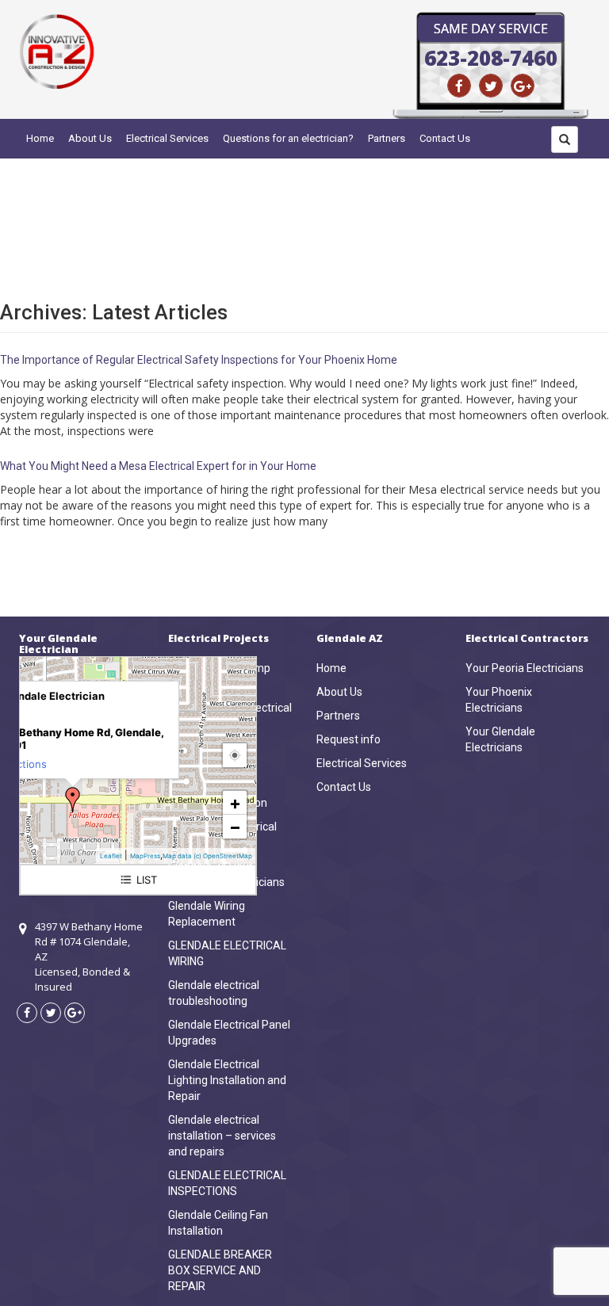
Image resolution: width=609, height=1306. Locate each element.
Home (40, 138)
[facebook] (459, 85)
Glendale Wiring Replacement (206, 913)
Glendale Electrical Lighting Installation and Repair (227, 1080)
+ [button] (235, 802)
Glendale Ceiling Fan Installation (218, 1223)
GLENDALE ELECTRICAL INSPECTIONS (227, 1183)
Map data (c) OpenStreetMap (207, 856)
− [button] (235, 826)
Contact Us (444, 138)
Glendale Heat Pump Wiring (219, 676)
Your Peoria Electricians (524, 668)
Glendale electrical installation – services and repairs (222, 1135)
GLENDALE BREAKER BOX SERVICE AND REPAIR (220, 1270)
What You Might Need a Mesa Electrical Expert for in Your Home (158, 466)
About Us (90, 138)
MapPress (145, 856)
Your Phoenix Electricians (498, 699)
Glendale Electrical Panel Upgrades (229, 1032)
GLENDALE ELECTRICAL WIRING (227, 953)
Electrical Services (167, 138)
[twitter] (491, 85)
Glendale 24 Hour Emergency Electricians (226, 874)
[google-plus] (522, 85)
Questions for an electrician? (288, 138)
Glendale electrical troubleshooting (213, 993)
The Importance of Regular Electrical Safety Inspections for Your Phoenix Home (198, 359)
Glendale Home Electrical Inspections (230, 715)
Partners (386, 138)
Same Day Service (491, 28)
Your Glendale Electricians (500, 739)
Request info (348, 739)
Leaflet (111, 856)
